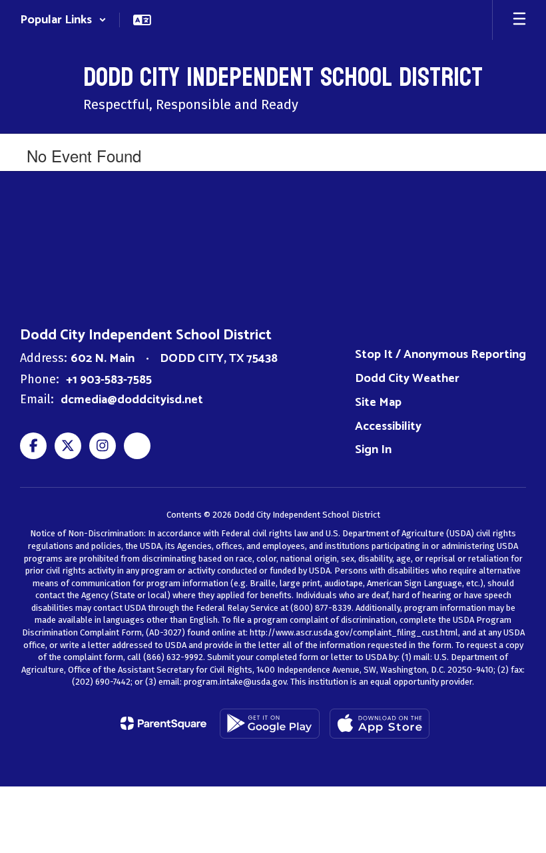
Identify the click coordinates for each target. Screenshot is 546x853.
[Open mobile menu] (519, 20)
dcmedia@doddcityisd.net (132, 400)
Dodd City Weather (407, 379)
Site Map (378, 403)
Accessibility (388, 426)
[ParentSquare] (163, 723)
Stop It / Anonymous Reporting (440, 355)
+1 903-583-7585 (109, 380)
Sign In (373, 450)
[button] (63, 20)
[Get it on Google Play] (270, 724)
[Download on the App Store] (379, 724)
